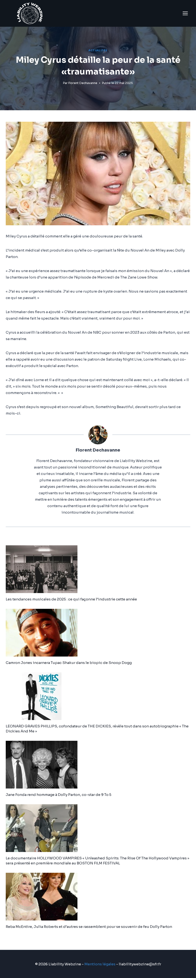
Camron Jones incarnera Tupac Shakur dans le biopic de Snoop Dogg (69, 662)
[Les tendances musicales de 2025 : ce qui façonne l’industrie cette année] (98, 569)
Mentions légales (99, 964)
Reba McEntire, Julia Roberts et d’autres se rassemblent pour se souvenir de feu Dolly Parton (89, 926)
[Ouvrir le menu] (185, 13)
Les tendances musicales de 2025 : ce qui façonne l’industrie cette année (71, 599)
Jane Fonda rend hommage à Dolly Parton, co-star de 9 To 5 (58, 794)
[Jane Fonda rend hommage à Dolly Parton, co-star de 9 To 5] (98, 765)
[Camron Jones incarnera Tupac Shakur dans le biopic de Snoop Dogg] (98, 633)
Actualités (97, 50)
